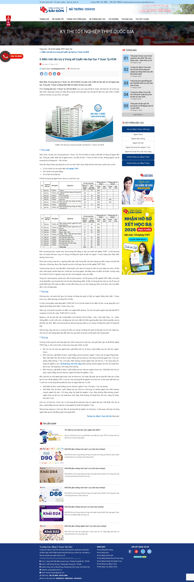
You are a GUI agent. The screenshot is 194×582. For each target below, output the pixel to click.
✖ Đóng (114, 285)
